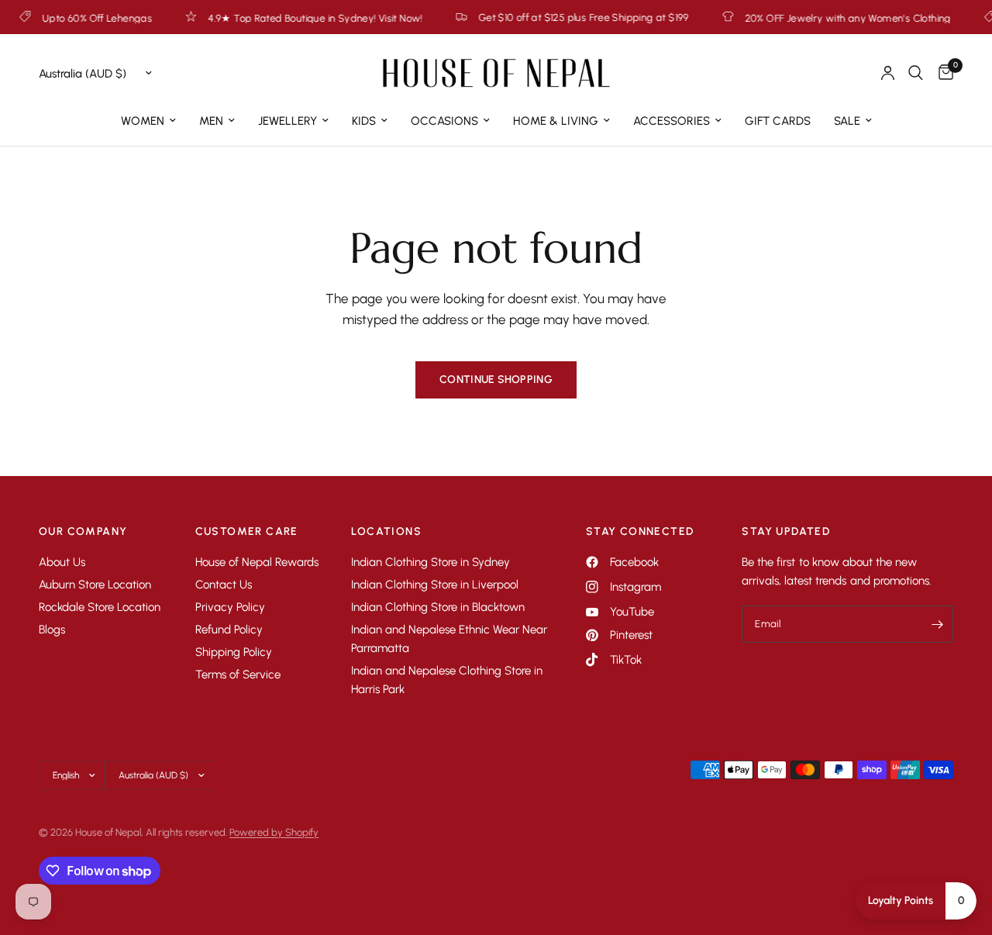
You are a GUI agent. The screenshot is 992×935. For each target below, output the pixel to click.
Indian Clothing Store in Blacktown (438, 607)
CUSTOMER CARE (246, 531)
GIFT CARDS (778, 121)
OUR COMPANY (83, 531)
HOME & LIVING (555, 121)
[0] (942, 73)
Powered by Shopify (274, 832)
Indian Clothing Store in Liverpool (434, 585)
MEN (211, 121)
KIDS (364, 121)
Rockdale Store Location (99, 607)
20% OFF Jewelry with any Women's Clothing (828, 17)
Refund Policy (229, 630)
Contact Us (223, 585)
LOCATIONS (386, 531)
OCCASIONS (444, 121)
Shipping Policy (233, 652)
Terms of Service (238, 674)
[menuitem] (148, 121)
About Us (62, 562)
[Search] (916, 73)
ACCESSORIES (671, 121)
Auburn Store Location (95, 585)
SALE (847, 121)
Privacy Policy (230, 607)
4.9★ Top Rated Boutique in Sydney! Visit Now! (296, 17)
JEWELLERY (287, 121)
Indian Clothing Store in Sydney (430, 562)
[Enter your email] (937, 624)
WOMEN (142, 121)
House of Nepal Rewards (257, 562)
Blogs (52, 630)
